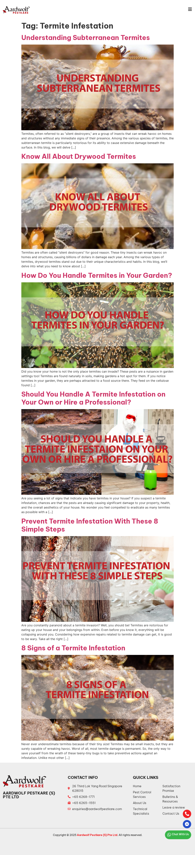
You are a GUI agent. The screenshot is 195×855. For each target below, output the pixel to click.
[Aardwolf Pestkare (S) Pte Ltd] (16, 10)
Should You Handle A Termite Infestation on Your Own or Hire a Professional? (93, 398)
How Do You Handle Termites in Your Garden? (96, 275)
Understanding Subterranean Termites (85, 37)
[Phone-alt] (187, 814)
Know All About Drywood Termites (78, 156)
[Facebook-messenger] (187, 824)
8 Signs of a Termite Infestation (73, 648)
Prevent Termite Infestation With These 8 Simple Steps (89, 525)
